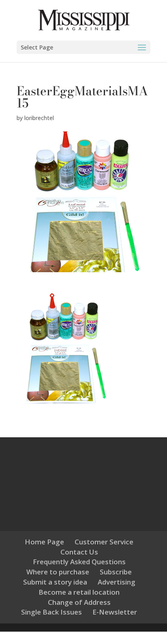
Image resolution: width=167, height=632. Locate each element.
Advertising (116, 582)
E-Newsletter (114, 612)
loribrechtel (39, 118)
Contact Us (79, 552)
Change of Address (79, 602)
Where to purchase (57, 571)
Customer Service (104, 541)
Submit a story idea (55, 582)
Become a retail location (79, 592)
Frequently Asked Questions (79, 561)
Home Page (44, 541)
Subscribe (116, 571)
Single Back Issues (51, 612)
